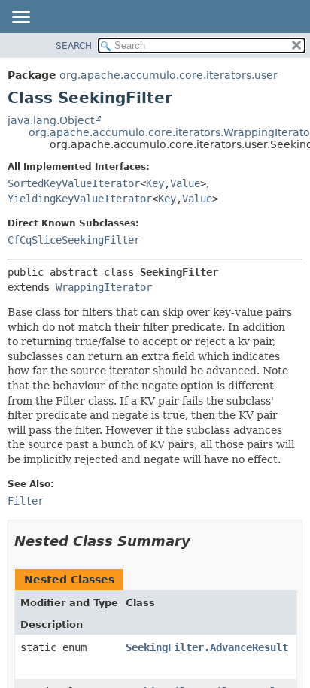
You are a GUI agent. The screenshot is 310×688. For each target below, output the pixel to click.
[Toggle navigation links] (20, 18)
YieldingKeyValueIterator (80, 198)
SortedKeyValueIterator (74, 183)
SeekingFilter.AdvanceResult (207, 647)
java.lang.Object (51, 120)
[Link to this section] (201, 541)
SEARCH (74, 46)
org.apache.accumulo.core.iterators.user (168, 75)
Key (155, 183)
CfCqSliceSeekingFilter (74, 240)
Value (185, 183)
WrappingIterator (104, 287)
